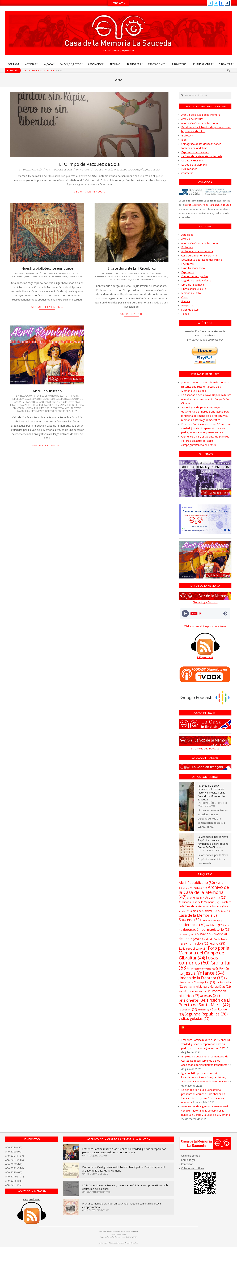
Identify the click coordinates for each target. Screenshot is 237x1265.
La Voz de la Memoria (194, 164)
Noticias (85, 169)
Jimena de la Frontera (51, 408)
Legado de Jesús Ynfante (196, 280)
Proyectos (187, 305)
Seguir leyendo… (89, 191)
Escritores (187, 263)
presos (210, 995)
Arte (136, 169)
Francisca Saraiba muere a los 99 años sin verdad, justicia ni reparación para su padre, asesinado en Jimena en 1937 (206, 428)
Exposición (187, 272)
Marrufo (185, 991)
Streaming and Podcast (205, 748)
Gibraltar (32, 408)
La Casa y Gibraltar (192, 160)
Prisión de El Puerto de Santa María (204, 1002)
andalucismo (59, 402)
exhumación (196, 943)
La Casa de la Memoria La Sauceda (201, 156)
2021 (13, 1168)
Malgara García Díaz (214, 986)
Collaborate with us (192, 1168)
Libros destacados (36, 276)
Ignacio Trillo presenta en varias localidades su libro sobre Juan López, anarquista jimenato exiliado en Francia (204, 1077)
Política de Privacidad (116, 1243)
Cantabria (224, 911)
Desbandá (186, 934)
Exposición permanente (195, 152)
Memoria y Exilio (191, 293)
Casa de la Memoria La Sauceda (198, 917)
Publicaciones (189, 168)
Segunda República (142, 279)
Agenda (31, 398)
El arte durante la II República (132, 268)
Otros (184, 297)
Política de (131, 1243)
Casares (48, 404)
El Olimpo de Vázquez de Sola (89, 164)
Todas (185, 313)
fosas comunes (198, 960)
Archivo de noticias (192, 119)
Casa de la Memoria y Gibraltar (199, 255)
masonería (23, 411)
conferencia (123, 279)
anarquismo (43, 402)
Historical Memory (199, 968)
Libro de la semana (192, 284)
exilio (217, 943)
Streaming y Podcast (205, 602)
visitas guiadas (194, 1018)
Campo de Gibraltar (31, 404)
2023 (13, 1159)
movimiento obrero (42, 411)
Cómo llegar (187, 1159)
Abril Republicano (157, 276)
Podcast (127, 276)
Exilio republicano (193, 948)
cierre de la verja (211, 920)
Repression (204, 1010)
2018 (13, 1180)
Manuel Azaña (73, 408)
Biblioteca (18, 276)
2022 (13, 1164)
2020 (13, 1172)
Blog (184, 139)
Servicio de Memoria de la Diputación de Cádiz (208, 204)
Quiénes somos (190, 1155)
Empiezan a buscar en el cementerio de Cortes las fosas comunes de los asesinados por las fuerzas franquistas (204, 1060)
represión (188, 1009)
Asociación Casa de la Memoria (199, 123)
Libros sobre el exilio (193, 288)
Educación (19, 408)
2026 (13, 1147)
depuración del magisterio (206, 929)
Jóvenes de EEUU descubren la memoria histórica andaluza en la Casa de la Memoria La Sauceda (205, 386)
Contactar (187, 173)
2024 (13, 1155)
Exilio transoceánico (193, 268)
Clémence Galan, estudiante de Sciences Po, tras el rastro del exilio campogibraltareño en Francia (205, 441)
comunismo (61, 404)
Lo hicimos (43, 398)
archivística (196, 897)
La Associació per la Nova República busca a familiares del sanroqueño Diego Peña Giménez (206, 399)
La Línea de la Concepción (203, 980)
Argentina (215, 897)
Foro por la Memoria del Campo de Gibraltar (204, 953)
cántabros (214, 925)
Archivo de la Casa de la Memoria (201, 114)
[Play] (185, 613)
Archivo (185, 239)
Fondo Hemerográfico (194, 276)
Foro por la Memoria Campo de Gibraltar (207, 1029)
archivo (200, 888)
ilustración (75, 276)
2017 (13, 1184)
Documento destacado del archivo (201, 259)
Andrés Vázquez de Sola (119, 169)
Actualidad (187, 234)
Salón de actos (190, 309)
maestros (191, 986)
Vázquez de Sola (150, 169)
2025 (13, 1151)
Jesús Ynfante (204, 973)
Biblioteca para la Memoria (197, 251)
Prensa (185, 301)
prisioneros (192, 1000)
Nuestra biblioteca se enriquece (47, 268)
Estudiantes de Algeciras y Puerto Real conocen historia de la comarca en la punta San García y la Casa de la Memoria (205, 1110)
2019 (13, 1176)
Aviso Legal (103, 1243)
